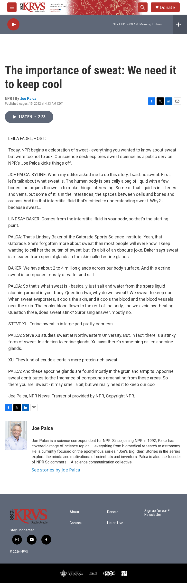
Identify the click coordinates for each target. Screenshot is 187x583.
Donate (167, 7)
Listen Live (115, 523)
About (74, 512)
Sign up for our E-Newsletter (157, 513)
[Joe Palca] (16, 435)
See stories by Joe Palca (56, 470)
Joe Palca (28, 98)
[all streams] (180, 24)
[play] (13, 24)
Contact (76, 523)
